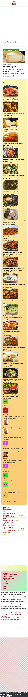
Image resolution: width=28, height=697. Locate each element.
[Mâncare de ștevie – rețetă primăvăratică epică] (10, 189)
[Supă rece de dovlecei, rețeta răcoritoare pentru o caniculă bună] (10, 314)
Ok (8, 696)
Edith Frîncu (6, 580)
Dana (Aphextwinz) (8, 578)
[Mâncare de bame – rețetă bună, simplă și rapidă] (10, 157)
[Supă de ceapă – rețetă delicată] (10, 205)
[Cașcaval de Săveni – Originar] (10, 128)
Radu (4, 586)
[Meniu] (1, 3)
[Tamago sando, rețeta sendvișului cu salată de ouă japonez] (10, 361)
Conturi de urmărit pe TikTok (11, 574)
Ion (4, 446)
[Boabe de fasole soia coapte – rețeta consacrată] (10, 235)
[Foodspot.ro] (14, 3)
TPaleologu (6, 414)
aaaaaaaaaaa (7, 488)
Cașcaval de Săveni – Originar (11, 129)
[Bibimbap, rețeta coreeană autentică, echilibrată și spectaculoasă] (10, 377)
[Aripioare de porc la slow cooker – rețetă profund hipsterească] (10, 219)
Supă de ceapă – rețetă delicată (11, 207)
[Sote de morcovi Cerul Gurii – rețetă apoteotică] (10, 142)
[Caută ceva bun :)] (26, 3)
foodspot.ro (8, 509)
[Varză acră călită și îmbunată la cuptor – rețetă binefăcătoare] (10, 112)
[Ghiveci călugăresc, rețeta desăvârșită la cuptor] (10, 346)
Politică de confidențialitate (9, 613)
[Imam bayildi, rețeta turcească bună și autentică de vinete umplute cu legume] (10, 251)
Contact (3, 616)
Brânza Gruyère (9, 66)
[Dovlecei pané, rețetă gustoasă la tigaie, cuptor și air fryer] (10, 298)
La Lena (5, 583)
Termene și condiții (16, 614)
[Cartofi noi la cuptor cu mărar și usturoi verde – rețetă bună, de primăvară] (10, 173)
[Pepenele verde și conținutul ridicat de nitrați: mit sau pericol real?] (10, 393)
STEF (4, 499)
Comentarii (6, 85)
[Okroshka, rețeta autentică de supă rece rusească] (10, 282)
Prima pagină (6, 41)
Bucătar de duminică (9, 576)
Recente (5, 84)
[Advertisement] (14, 22)
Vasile (5, 588)
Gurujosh (5, 458)
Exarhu (5, 581)
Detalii (10, 696)
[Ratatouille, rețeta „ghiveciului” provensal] (10, 330)
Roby (4, 479)
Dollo (4, 405)
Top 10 (5, 82)
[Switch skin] (24, 3)
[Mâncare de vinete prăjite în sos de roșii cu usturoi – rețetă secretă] (10, 96)
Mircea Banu (7, 585)
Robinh (5, 426)
